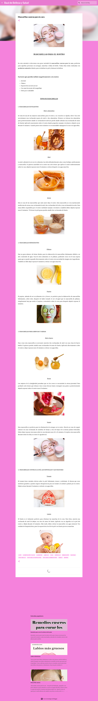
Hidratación (65, 555)
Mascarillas (22, 557)
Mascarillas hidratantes (50, 557)
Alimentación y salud (29, 555)
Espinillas (57, 555)
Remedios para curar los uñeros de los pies (41, 632)
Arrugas (46, 555)
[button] (19, 21)
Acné (20, 555)
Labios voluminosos (35, 656)
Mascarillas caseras (35, 682)
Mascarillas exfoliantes (34, 557)
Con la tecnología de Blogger (50, 698)
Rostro (66, 557)
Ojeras (60, 557)
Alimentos (39, 555)
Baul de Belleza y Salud (16, 2)
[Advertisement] (49, 590)
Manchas (73, 555)
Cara (51, 555)
